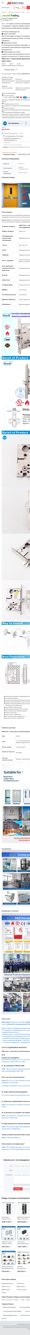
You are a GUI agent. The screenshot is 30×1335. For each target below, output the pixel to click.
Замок (23, 12)
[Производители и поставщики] (15, 3)
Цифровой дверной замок (10, 1315)
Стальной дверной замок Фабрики (12, 1311)
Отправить (18, 1189)
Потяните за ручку (22, 1289)
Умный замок (20, 1283)
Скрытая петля (6, 1286)
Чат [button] (17, 69)
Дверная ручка (6, 1289)
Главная (4, 12)
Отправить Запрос (10, 69)
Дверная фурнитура (7, 1283)
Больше (4, 1318)
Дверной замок (21, 1286)
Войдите (5, 147)
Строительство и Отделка (13, 12)
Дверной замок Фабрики (9, 1307)
